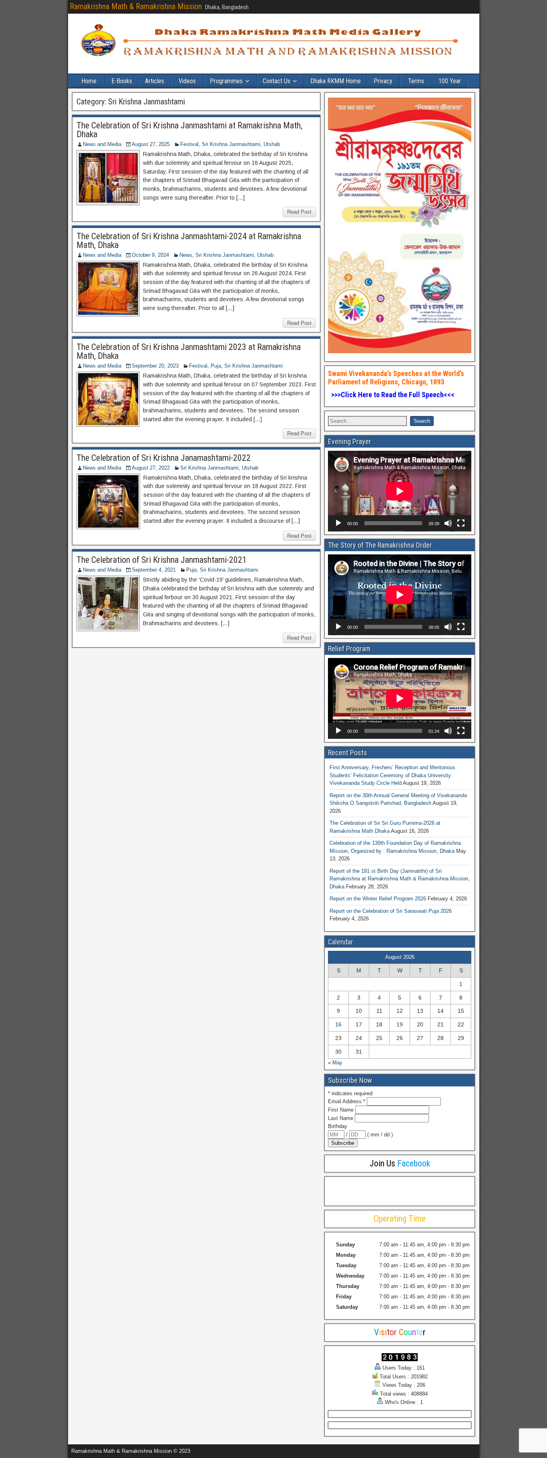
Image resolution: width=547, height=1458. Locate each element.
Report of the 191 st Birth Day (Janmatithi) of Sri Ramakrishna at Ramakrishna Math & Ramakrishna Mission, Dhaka (400, 879)
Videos (187, 81)
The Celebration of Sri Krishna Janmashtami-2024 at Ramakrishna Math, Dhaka (188, 240)
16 (338, 1024)
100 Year (449, 81)
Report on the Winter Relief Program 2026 (378, 899)
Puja (216, 366)
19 (399, 1024)
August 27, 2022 (151, 468)
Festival (189, 144)
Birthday (337, 1126)
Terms (416, 81)
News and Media (102, 144)
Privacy (383, 81)
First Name (341, 1110)
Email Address (346, 1101)
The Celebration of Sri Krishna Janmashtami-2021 (161, 560)
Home (89, 81)
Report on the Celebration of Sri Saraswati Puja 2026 (391, 911)
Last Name (341, 1118)
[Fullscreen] (461, 523)
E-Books (121, 81)
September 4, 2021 (154, 570)
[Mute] (448, 523)
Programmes (226, 81)
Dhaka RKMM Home (335, 81)
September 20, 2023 (155, 366)
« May (335, 1063)
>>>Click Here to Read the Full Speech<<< (392, 394)
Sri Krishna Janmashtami (231, 144)
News (185, 255)
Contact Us (276, 81)
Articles (154, 81)
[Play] (338, 523)
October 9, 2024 (150, 255)
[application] (399, 491)
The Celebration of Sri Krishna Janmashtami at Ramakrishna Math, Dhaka (189, 129)
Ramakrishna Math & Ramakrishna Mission (136, 6)
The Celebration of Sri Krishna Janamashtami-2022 (163, 458)
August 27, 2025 (151, 144)
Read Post (299, 212)
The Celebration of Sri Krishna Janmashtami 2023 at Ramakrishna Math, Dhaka (188, 351)
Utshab (271, 144)
